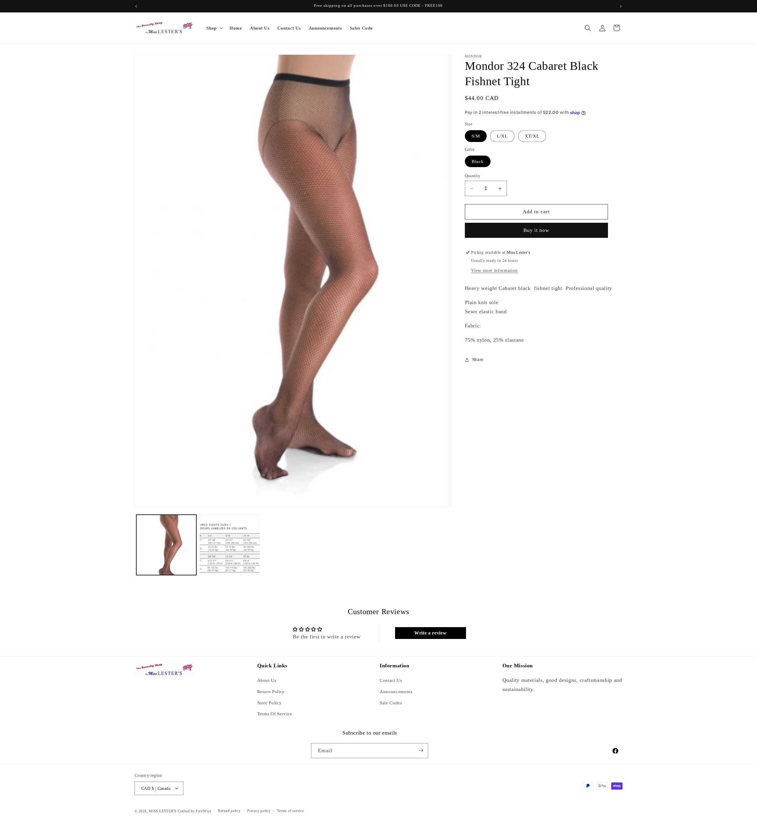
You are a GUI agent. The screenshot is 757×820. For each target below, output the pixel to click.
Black (478, 161)
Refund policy (229, 810)
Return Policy (271, 691)
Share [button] (477, 359)
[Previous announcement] (136, 6)
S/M (476, 136)
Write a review (430, 632)
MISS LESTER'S (163, 811)
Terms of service (290, 810)
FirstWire (203, 811)
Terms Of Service (274, 713)
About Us (266, 680)
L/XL (502, 136)
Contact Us (391, 680)
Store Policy (269, 702)
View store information (494, 270)
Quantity (473, 175)
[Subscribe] (421, 750)
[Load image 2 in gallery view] (230, 545)
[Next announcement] (620, 6)
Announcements (396, 691)
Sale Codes (391, 702)
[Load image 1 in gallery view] (166, 545)
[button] (214, 28)
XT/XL (532, 136)
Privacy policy (259, 810)
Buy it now (536, 230)
